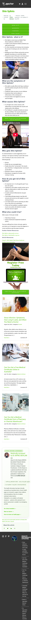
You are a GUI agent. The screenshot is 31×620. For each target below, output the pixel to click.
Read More (6, 337)
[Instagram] (3, 536)
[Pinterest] (9, 536)
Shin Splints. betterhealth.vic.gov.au (10, 235)
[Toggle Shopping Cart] (19, 4)
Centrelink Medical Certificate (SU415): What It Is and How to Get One (25, 591)
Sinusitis (20, 324)
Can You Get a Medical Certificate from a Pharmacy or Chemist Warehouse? (15, 419)
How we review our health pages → (12, 514)
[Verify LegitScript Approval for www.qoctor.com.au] (14, 536)
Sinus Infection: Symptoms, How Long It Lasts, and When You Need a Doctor (15, 320)
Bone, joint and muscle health (8, 519)
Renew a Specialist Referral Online (24, 602)
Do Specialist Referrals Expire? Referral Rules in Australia (24, 613)
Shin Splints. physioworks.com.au (10, 233)
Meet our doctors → (9, 511)
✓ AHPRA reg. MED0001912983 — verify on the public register (17, 481)
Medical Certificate (21, 374)
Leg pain (12, 521)
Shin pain (8, 521)
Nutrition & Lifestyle (20, 519)
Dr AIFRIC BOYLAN (12, 17)
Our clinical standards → (10, 508)
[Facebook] (6, 536)
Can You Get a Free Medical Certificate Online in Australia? (14, 369)
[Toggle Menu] (26, 4)
